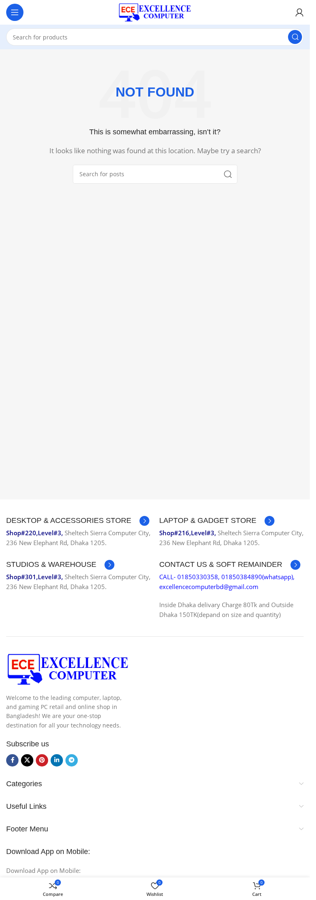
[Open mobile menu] (15, 12)
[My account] (299, 12)
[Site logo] (155, 11)
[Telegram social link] (71, 760)
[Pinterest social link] (42, 760)
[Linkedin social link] (57, 760)
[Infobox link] (77, 521)
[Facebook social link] (12, 760)
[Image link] (68, 668)
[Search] (295, 37)
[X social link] (27, 760)
